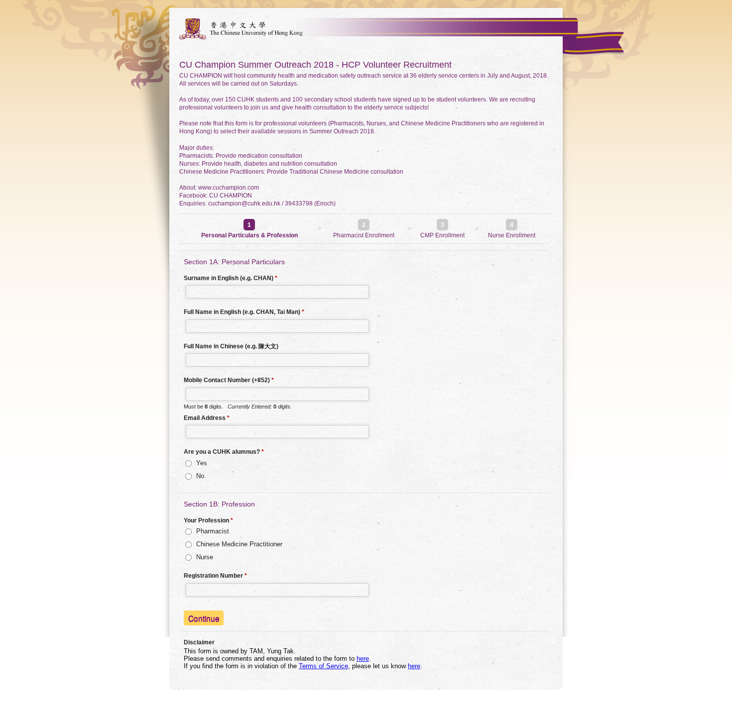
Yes (201, 463)
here (363, 658)
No (200, 476)
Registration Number (215, 575)
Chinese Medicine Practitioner (239, 544)
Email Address (207, 417)
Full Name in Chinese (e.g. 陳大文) (231, 346)
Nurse (204, 557)
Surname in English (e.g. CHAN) (230, 278)
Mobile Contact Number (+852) (229, 380)
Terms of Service (323, 666)
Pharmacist (212, 531)
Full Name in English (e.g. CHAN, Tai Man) (244, 311)
